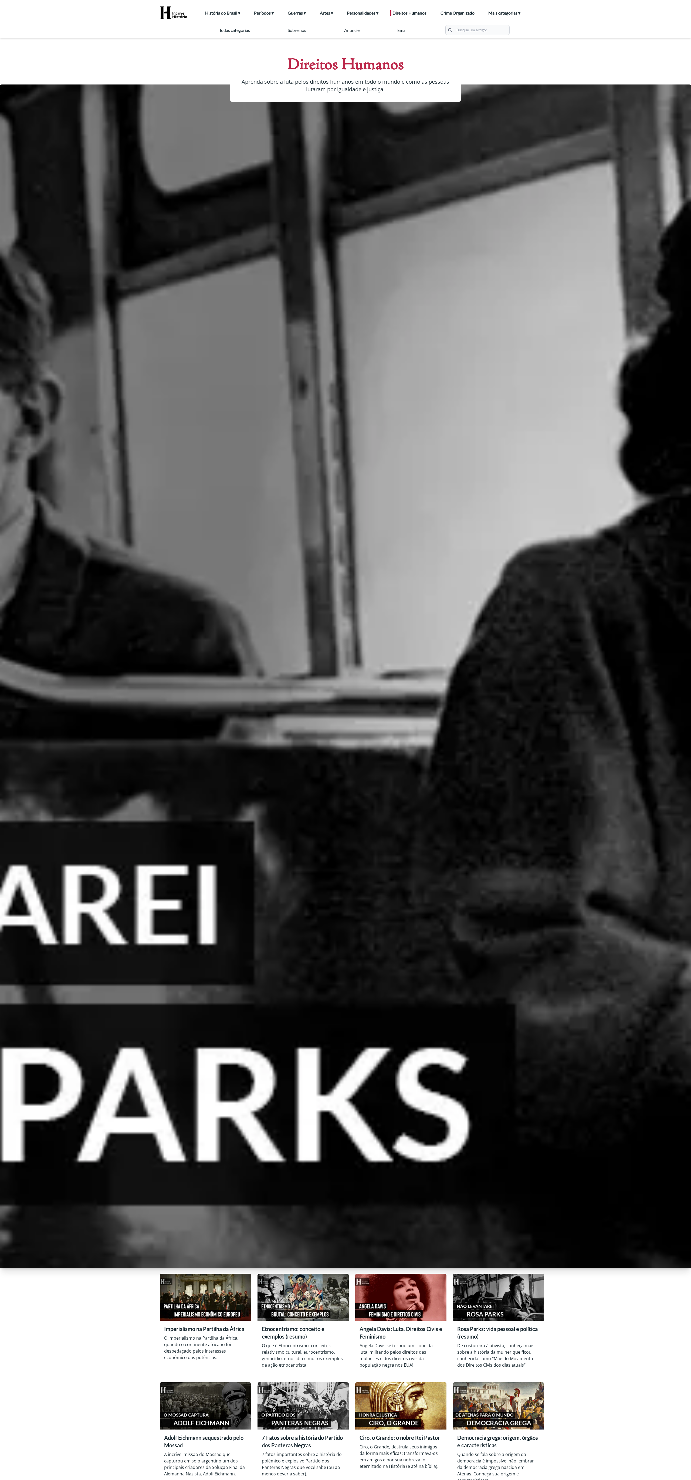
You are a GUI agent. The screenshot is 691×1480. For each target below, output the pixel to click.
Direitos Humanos (409, 12)
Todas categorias (234, 30)
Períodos (262, 12)
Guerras (295, 12)
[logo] (177, 13)
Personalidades (361, 12)
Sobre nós (297, 30)
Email (402, 30)
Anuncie (352, 30)
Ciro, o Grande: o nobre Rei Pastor (400, 1437)
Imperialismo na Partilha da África (204, 1329)
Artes (325, 12)
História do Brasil (221, 12)
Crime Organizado (458, 12)
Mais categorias (502, 12)
